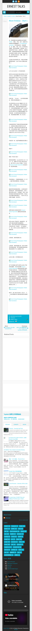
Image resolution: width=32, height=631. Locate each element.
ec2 (12, 539)
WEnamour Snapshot (12, 563)
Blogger (16, 629)
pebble (12, 319)
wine (5, 552)
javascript (14, 541)
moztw (6, 544)
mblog (20, 541)
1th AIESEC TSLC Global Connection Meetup (14, 449)
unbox (15, 319)
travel (20, 549)
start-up (6, 549)
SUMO (12, 528)
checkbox (19, 533)
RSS (19, 1)
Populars (7, 424)
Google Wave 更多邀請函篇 (15, 471)
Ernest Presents (11, 561)
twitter (13, 1)
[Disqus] (16, 359)
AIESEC (6, 526)
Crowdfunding (23, 43)
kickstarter (11, 45)
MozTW (9, 567)
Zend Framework (13, 531)
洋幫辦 (16, 555)
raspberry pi (7, 547)
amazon (22, 531)
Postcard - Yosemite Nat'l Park (16, 428)
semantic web (16, 547)
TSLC (19, 528)
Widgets (5, 21)
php (12, 544)
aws (5, 533)
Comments (16, 424)
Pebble (10, 41)
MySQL (6, 528)
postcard (19, 544)
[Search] (28, 12)
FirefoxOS (14, 526)
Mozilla (21, 526)
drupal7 (6, 539)
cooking (6, 536)
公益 (18, 552)
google (6, 541)
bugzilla (12, 533)
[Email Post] (16, 321)
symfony (13, 549)
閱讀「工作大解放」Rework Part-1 (17, 459)
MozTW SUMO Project (13, 568)
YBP (5, 531)
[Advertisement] (18, 394)
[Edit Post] (27, 320)
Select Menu (4, 12)
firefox (18, 539)
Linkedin (16, 1)
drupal (19, 536)
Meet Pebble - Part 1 (18, 21)
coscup (13, 536)
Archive (24, 424)
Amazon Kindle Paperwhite (16, 164)
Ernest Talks (16, 6)
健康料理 (12, 552)
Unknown (13, 317)
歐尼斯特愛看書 (8, 555)
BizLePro (10, 565)
